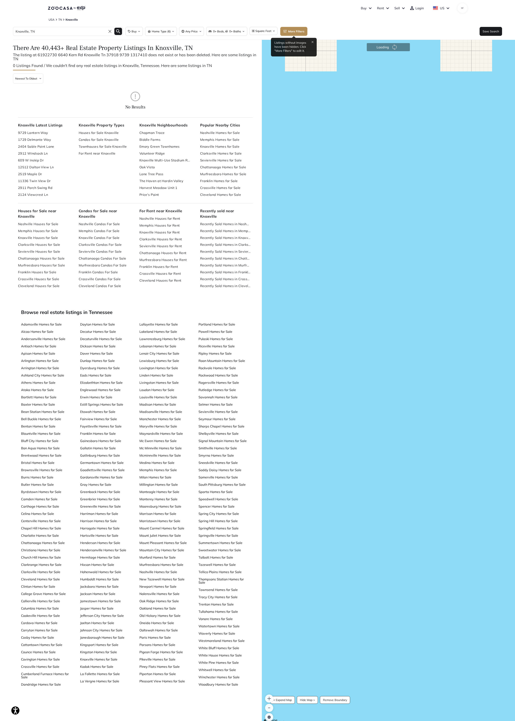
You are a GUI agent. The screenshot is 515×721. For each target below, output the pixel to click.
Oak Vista (147, 167)
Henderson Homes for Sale (100, 543)
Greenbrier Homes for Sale (100, 499)
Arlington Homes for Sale (40, 361)
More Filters (296, 31)
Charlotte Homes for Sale (40, 535)
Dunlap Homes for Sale (97, 361)
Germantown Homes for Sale (102, 463)
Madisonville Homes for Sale (160, 412)
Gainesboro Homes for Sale (100, 441)
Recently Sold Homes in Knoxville (225, 238)
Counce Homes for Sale (38, 652)
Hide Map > (307, 700)
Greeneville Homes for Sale (100, 506)
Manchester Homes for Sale (160, 419)
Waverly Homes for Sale (217, 633)
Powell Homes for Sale (215, 332)
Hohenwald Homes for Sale (100, 572)
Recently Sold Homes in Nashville (225, 224)
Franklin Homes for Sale (219, 181)
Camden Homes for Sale (39, 499)
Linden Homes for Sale (156, 375)
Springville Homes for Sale (218, 535)
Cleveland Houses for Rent (160, 280)
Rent (380, 8)
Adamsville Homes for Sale (41, 324)
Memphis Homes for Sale (220, 140)
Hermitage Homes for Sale (100, 557)
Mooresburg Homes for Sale (160, 506)
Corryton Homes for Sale (39, 630)
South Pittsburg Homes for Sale (222, 484)
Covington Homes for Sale (40, 659)
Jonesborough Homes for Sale (102, 637)
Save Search (491, 31)
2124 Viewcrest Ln (33, 195)
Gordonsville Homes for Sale (101, 477)
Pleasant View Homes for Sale (162, 681)
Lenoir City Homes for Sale (159, 353)
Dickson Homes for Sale (98, 346)
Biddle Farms (149, 140)
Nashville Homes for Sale (220, 133)
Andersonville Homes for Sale (43, 339)
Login (419, 8)
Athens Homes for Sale (38, 383)
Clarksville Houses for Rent (160, 239)
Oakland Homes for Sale (157, 608)
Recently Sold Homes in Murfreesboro (225, 265)
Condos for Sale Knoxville (99, 140)
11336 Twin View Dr (34, 181)
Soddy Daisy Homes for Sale (220, 470)
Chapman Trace (152, 133)
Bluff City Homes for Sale (39, 441)
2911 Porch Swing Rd (35, 188)
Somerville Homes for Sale (218, 477)
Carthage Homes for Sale (40, 506)
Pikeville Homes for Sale (157, 659)
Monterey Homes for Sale (158, 499)
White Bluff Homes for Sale (219, 648)
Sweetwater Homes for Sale (220, 550)
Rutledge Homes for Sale (217, 390)
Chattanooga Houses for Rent (163, 253)
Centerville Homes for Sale (41, 521)
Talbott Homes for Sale (216, 557)
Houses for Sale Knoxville (99, 133)
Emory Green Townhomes (159, 146)
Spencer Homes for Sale (217, 506)
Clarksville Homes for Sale (221, 153)
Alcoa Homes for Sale (37, 332)
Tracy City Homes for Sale (218, 597)
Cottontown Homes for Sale (41, 645)
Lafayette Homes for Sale (158, 324)
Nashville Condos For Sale (99, 224)
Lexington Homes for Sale (158, 368)
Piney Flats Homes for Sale (159, 667)
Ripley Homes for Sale (215, 353)
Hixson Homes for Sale (97, 565)
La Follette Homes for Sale (100, 674)
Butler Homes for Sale (37, 484)
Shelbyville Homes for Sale (219, 434)
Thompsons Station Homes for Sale (221, 580)
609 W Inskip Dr (31, 160)
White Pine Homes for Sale (219, 663)
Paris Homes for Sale (155, 637)
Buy (364, 8)
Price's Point (149, 195)
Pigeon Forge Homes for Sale (161, 652)
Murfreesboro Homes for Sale (223, 174)
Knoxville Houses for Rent (159, 232)
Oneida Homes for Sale (156, 623)
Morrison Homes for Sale (157, 514)
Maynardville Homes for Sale (161, 434)
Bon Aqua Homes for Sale (40, 448)
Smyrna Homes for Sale (216, 455)
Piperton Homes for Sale (157, 674)
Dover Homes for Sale (96, 353)
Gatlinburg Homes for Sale (100, 455)
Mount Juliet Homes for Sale (160, 535)
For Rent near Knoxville (97, 153)
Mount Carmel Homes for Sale (161, 528)
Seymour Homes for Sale (217, 419)
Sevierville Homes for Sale (221, 160)
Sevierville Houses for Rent (160, 246)
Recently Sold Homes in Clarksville (225, 245)
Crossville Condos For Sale (100, 279)
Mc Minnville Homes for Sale (160, 448)
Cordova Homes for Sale (39, 623)
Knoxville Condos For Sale (99, 238)
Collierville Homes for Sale (40, 601)
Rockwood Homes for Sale (218, 375)
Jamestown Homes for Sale (100, 601)
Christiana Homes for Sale (40, 550)
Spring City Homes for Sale (219, 514)
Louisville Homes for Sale (158, 397)
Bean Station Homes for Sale (42, 412)
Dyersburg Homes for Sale (100, 368)
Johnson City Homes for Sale (101, 630)
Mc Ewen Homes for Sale (158, 441)
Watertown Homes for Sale (219, 626)
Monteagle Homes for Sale (159, 492)
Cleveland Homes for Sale (220, 195)
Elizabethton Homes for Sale (101, 383)
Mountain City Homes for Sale (161, 550)
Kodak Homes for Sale (96, 667)
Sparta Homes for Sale (216, 492)
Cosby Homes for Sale (37, 637)
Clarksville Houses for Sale (39, 245)
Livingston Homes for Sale (159, 383)
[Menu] (462, 8)
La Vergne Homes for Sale (99, 681)
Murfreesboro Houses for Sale (41, 265)
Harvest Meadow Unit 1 (158, 188)
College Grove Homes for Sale (43, 594)
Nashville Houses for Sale (38, 224)
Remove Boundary (335, 700)
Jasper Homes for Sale (97, 608)
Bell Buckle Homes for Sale (41, 419)
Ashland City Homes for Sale (42, 375)
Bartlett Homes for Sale (38, 397)
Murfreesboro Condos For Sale (102, 265)
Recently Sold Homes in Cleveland (225, 286)
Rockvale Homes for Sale (217, 368)
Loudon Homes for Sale (156, 390)
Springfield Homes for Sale (219, 528)
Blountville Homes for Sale (41, 434)
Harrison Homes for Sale (98, 521)
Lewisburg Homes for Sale (159, 361)
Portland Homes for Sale (217, 324)
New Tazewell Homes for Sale (162, 579)
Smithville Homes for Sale (218, 448)
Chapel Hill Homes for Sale (41, 528)
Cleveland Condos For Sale (100, 286)
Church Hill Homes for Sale (41, 557)
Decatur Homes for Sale (98, 332)
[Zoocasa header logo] (66, 8)
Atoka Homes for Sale (37, 390)
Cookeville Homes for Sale (40, 616)
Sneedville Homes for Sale (218, 463)
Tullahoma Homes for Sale (218, 612)
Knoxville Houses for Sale (38, 238)
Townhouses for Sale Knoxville (103, 146)
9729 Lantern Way (33, 133)
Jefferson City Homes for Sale (102, 616)
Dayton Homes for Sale (97, 324)
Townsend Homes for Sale (218, 590)
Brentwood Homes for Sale (41, 455)
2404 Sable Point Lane (36, 146)
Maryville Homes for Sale (158, 426)
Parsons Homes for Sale (157, 645)
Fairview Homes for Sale (98, 419)
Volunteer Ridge (152, 153)
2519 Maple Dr (30, 174)
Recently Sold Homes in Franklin (225, 272)
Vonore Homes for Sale (216, 619)
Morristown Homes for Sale (159, 521)
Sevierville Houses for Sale (39, 251)
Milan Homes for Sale (155, 477)
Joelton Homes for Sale (97, 623)
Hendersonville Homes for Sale (103, 550)
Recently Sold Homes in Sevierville (225, 251)
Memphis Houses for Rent (159, 225)
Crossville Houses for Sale (38, 279)
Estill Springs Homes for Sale (101, 404)
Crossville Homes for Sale (220, 188)
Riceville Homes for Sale (217, 346)
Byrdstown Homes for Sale (41, 492)
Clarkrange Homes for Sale (41, 565)
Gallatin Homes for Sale (98, 448)
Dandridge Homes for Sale (41, 684)
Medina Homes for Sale (156, 463)
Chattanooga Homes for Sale (223, 167)
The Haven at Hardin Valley (161, 181)
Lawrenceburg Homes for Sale (162, 339)
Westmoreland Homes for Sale (222, 641)
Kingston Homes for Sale (98, 652)
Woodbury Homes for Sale (218, 684)
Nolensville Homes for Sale (159, 594)
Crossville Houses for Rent (160, 273)
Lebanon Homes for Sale (157, 346)
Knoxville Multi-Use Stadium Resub (164, 160)
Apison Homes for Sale (38, 353)
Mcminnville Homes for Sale (160, 455)
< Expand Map (282, 700)
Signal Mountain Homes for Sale (223, 441)
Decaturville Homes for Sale (101, 339)
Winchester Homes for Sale (219, 677)
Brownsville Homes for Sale (41, 470)
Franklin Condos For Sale (98, 272)
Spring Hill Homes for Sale (218, 521)
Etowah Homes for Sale (97, 412)
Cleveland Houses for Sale (39, 286)
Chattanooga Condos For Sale (102, 258)
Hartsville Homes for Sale (99, 535)
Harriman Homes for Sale (99, 514)
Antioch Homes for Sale (38, 346)
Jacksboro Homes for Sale (99, 586)
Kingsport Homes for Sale (99, 645)
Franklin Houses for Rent (158, 267)
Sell (397, 8)
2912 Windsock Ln (33, 153)
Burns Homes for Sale (37, 477)
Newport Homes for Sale (157, 586)
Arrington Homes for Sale (40, 368)
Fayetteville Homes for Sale (101, 426)
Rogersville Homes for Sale (219, 383)
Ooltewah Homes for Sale (158, 630)
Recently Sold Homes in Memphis (225, 231)
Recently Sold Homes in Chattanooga (225, 258)
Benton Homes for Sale (38, 426)
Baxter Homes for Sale (38, 404)
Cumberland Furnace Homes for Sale (45, 675)
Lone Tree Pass (151, 174)
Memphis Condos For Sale (99, 231)
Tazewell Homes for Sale (217, 565)
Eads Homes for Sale (95, 375)
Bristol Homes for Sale (37, 463)
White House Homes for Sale (220, 655)
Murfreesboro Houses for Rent (163, 260)
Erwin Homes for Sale (96, 397)
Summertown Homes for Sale (220, 543)
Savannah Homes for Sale (218, 397)
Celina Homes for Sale (37, 514)
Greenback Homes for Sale (100, 492)
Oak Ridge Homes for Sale (159, 601)
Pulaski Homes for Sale (216, 339)
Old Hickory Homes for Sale (160, 616)
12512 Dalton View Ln (36, 167)
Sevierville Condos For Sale (100, 251)
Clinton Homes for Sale (38, 586)
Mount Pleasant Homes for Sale (163, 543)
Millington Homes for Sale (158, 484)
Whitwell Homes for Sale (217, 670)
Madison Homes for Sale (157, 404)
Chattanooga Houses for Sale (41, 258)
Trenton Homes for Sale (216, 604)
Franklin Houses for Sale (37, 272)
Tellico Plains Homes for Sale (220, 572)
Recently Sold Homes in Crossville (225, 279)
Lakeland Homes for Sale (158, 332)
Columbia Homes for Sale (40, 608)
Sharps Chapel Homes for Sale (221, 426)
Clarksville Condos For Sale (100, 245)
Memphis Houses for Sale (38, 231)
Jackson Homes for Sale (97, 594)
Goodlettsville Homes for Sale (102, 470)
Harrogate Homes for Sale (100, 528)
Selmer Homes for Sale (216, 404)
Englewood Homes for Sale (100, 390)
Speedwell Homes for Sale (218, 499)
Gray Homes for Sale (95, 484)
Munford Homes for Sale (157, 557)
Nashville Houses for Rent (159, 218)
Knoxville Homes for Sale (220, 146)
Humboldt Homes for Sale (99, 579)
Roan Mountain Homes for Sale (222, 361)
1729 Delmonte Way (34, 140)
